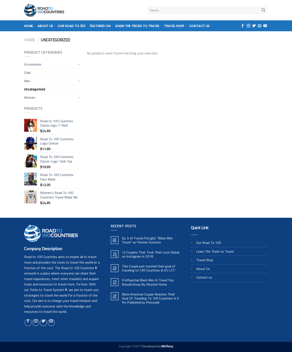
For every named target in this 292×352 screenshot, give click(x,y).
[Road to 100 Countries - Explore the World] (44, 10)
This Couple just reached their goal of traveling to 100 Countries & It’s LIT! (148, 268)
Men (27, 81)
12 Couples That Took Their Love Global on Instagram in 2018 (150, 254)
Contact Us (199, 26)
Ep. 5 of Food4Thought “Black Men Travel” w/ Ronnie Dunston (147, 240)
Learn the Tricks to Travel (137, 26)
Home (28, 26)
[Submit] (263, 10)
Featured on (100, 26)
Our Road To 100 (71, 26)
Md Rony (167, 346)
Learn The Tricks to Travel (215, 251)
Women (29, 97)
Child (27, 72)
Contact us (204, 277)
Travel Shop (174, 26)
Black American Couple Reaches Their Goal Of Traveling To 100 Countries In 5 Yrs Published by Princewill (150, 298)
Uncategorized (34, 89)
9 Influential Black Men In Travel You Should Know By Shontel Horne (148, 282)
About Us (45, 26)
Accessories (32, 64)
